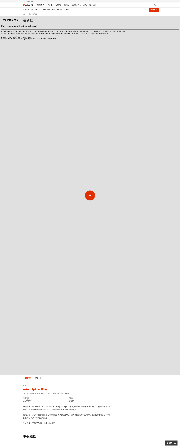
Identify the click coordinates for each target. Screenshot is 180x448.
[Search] (149, 4)
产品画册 (60, 10)
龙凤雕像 (26, 445)
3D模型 (66, 10)
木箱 (127, 445)
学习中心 (38, 10)
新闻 (53, 10)
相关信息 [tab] (28, 378)
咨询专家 (153, 10)
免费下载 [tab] (38, 378)
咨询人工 (172, 443)
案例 (32, 10)
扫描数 (71, 398)
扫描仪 (25, 385)
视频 (44, 10)
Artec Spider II (33, 389)
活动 (48, 10)
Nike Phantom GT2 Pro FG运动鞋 (68, 445)
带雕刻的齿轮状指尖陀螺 (100, 445)
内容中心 (26, 10)
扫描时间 (26, 398)
